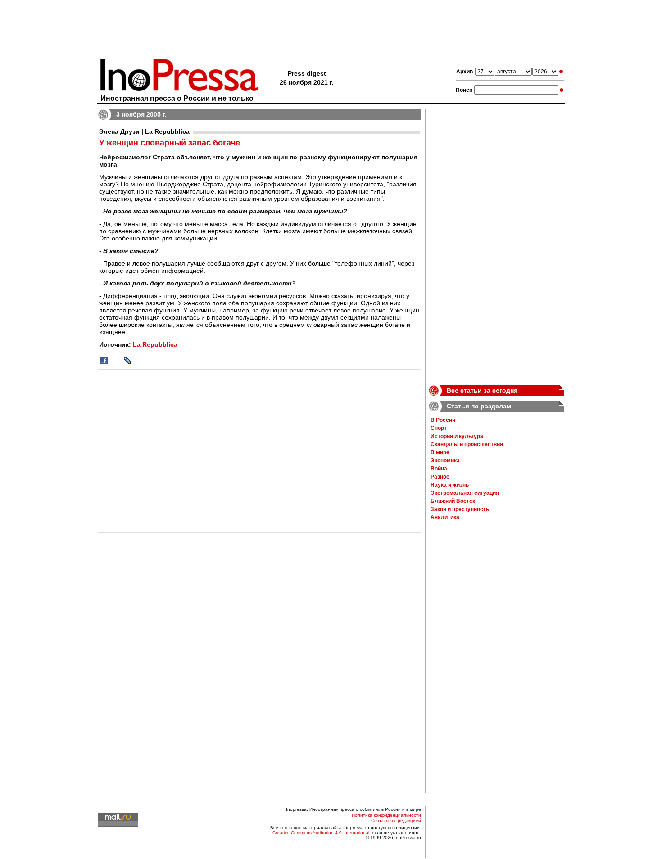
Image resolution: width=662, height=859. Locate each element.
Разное (440, 477)
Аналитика (445, 517)
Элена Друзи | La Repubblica (144, 131)
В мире (440, 452)
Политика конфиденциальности (386, 815)
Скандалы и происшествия (467, 444)
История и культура (457, 436)
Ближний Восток (453, 501)
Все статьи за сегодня (482, 390)
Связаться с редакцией (396, 820)
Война (439, 469)
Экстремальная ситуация (465, 493)
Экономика (445, 460)
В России (443, 420)
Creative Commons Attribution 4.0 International (320, 832)
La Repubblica (155, 344)
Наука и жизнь (450, 485)
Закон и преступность (460, 509)
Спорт (439, 428)
